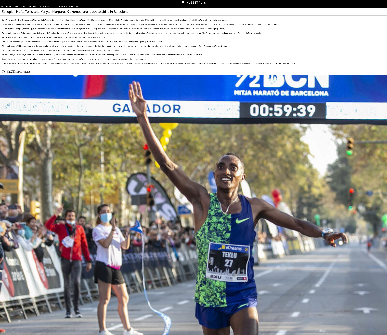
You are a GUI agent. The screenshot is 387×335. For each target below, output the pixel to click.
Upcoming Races (7, 6)
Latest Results (20, 6)
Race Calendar (44, 6)
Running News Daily (59, 6)
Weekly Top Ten (75, 6)
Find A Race (32, 6)
